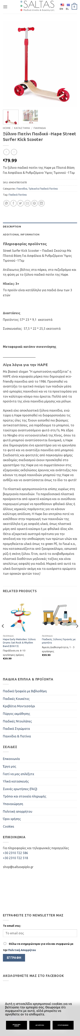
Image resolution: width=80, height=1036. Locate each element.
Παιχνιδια (40, 127)
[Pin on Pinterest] (34, 203)
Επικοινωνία (11, 759)
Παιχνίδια (22, 188)
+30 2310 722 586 (15, 853)
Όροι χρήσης (12, 819)
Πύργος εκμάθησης (16, 713)
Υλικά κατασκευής (16, 781)
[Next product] (6, 152)
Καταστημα (22, 127)
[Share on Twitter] (20, 203)
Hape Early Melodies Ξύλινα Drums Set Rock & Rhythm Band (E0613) (19, 643)
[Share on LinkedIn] (41, 203)
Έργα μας (9, 766)
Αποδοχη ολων (16, 1025)
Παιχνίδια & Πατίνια (17, 736)
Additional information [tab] (21, 234)
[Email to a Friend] (27, 203)
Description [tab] (12, 226)
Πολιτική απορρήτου (17, 811)
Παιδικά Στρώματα (16, 728)
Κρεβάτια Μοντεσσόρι (19, 706)
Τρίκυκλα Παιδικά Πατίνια (43, 188)
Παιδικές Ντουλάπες (17, 721)
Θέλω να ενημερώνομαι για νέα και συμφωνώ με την (38, 947)
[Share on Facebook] (13, 203)
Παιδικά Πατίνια (18, 194)
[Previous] (9, 64)
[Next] (70, 64)
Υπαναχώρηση (13, 804)
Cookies (8, 826)
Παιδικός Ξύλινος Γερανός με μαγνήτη (59, 641)
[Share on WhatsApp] (6, 203)
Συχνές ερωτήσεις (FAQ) (20, 789)
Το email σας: (12, 925)
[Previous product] (14, 152)
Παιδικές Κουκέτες (16, 698)
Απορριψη (40, 1025)
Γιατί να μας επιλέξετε (18, 774)
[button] (5, 6)
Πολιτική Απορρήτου (22, 950)
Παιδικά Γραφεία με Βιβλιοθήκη (25, 691)
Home (6, 127)
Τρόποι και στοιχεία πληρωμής (24, 796)
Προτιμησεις (63, 1025)
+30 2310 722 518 (15, 858)
